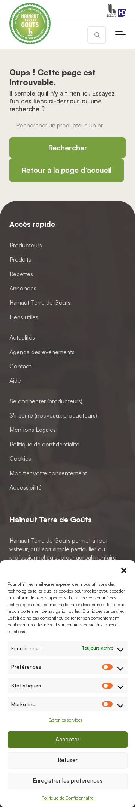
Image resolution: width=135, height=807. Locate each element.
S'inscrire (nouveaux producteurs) (53, 415)
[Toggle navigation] (120, 35)
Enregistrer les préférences (67, 780)
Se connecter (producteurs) (45, 401)
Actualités (22, 337)
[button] (124, 569)
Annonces (22, 288)
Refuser (68, 760)
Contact (20, 366)
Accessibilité (25, 487)
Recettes (21, 274)
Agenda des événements (42, 352)
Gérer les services (65, 720)
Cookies (20, 459)
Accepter (68, 739)
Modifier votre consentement (48, 473)
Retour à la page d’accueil (66, 170)
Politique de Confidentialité (68, 798)
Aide (15, 381)
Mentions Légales (32, 430)
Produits (20, 259)
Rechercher (67, 147)
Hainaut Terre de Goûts (39, 303)
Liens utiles (23, 317)
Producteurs (25, 245)
